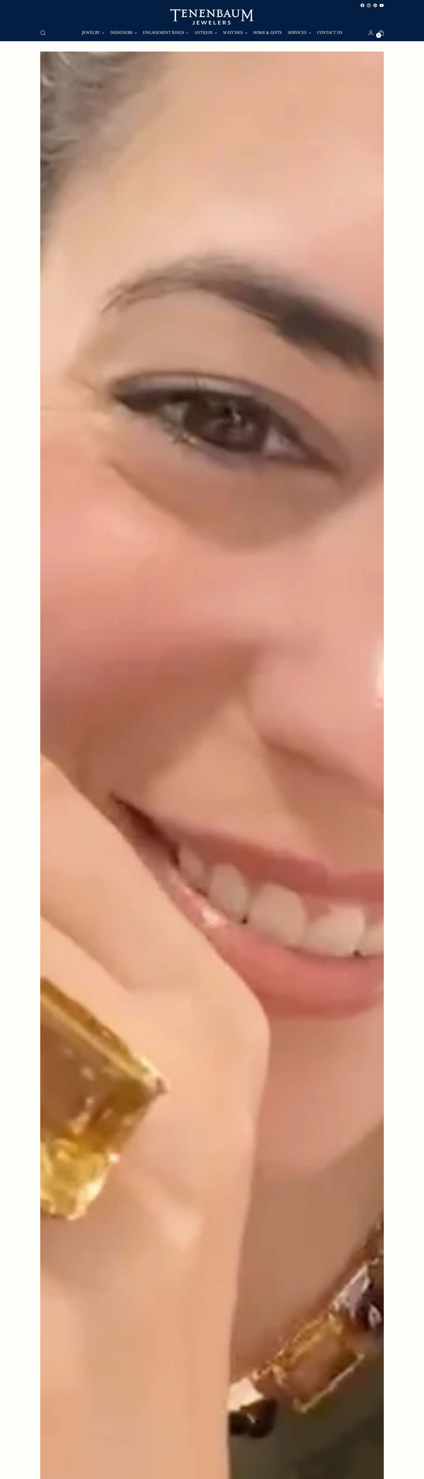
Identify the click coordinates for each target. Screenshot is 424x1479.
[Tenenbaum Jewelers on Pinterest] (375, 5)
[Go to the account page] (371, 33)
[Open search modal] (43, 33)
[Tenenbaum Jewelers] (212, 17)
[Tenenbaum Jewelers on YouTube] (381, 5)
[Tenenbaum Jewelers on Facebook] (362, 5)
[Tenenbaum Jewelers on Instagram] (369, 5)
